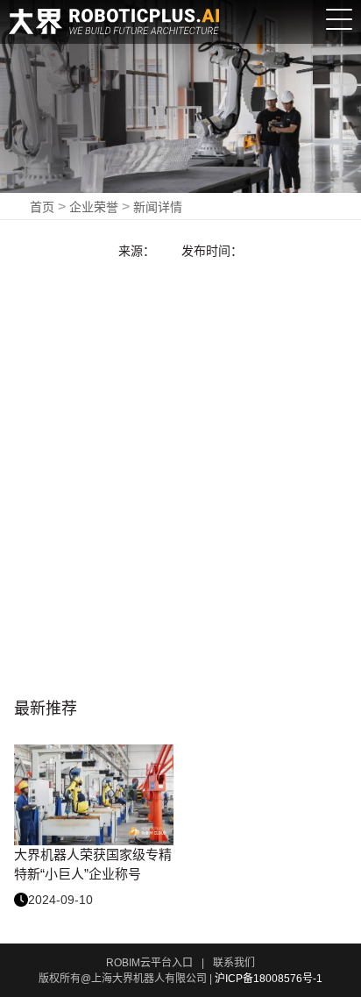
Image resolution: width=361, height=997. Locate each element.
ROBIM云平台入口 (149, 963)
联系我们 (234, 963)
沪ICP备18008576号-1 (268, 978)
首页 (42, 207)
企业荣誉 (93, 207)
